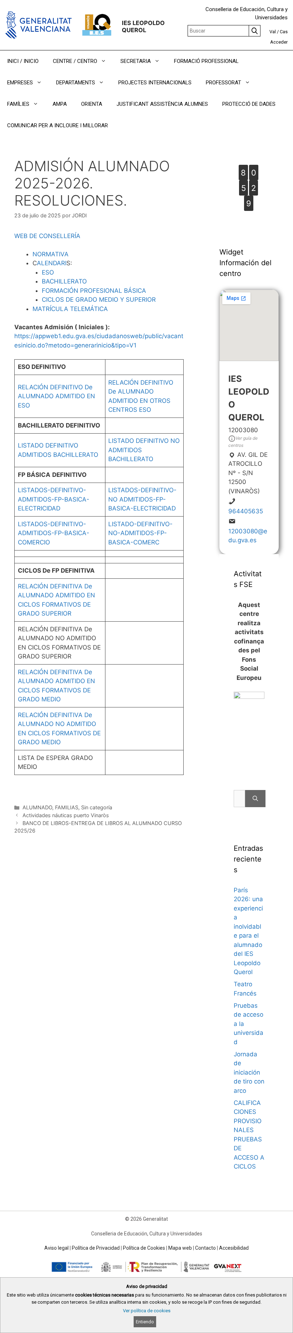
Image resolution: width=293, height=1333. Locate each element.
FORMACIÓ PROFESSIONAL (206, 61)
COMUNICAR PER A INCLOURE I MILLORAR (57, 125)
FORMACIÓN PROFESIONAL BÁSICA (94, 290)
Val (272, 31)
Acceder (279, 42)
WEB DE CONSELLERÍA (47, 236)
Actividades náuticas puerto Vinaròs (66, 815)
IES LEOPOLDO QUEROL (143, 26)
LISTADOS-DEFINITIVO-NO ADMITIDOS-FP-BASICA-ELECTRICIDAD (142, 499)
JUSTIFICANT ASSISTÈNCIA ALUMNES (162, 104)
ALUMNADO (37, 807)
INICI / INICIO (23, 61)
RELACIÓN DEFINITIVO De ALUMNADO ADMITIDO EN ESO (56, 396)
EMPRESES (20, 82)
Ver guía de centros (243, 441)
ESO (48, 272)
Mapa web (180, 1248)
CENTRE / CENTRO (75, 61)
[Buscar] (255, 798)
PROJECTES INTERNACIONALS (155, 82)
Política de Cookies (144, 1248)
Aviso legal (56, 1248)
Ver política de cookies (146, 1310)
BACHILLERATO (64, 281)
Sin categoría (96, 807)
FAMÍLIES (18, 104)
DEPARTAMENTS (75, 82)
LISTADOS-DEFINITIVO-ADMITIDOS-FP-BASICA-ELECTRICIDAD (53, 499)
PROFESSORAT (223, 82)
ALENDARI (51, 263)
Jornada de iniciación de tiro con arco (249, 1072)
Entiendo (145, 1321)
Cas (284, 31)
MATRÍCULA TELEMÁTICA (70, 308)
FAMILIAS (66, 807)
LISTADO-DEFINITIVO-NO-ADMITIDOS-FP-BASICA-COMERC (140, 533)
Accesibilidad (234, 1248)
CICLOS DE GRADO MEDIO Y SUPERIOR (99, 299)
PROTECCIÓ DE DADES (248, 104)
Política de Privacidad (96, 1248)
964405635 (245, 511)
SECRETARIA (135, 61)
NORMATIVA (51, 254)
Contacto (205, 1248)
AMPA (60, 104)
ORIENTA (91, 104)
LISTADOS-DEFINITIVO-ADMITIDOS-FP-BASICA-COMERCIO (53, 533)
